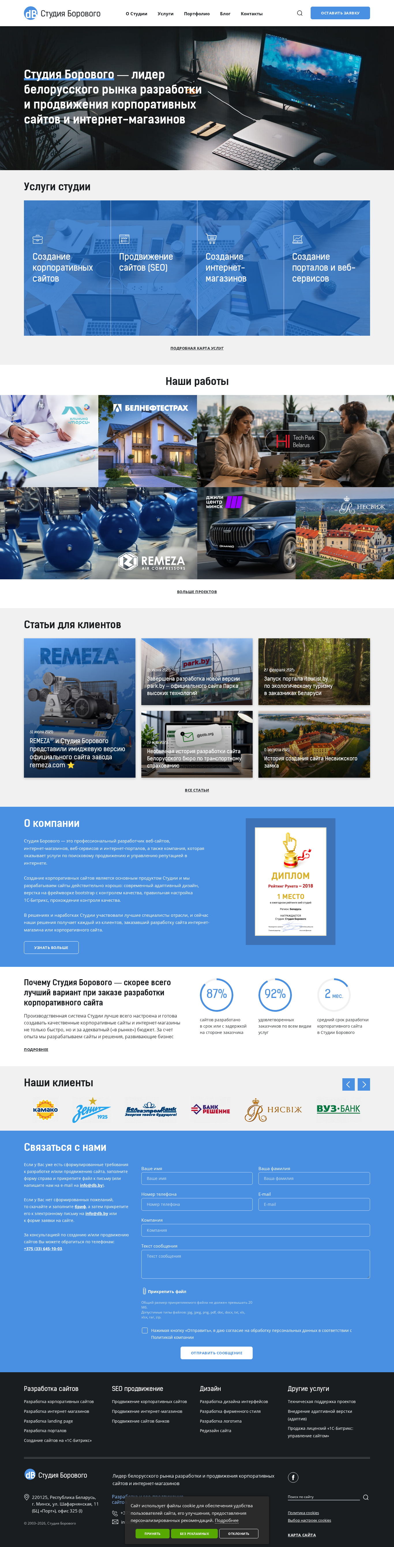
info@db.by (91, 1185)
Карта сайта (302, 1534)
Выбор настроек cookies (309, 1520)
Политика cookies (303, 1512)
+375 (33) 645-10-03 (43, 1248)
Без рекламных (194, 1533)
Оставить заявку (340, 13)
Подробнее (36, 1049)
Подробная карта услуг (197, 348)
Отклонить (238, 1533)
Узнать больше (51, 947)
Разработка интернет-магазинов (56, 1411)
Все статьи (197, 790)
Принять (153, 1533)
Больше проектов (197, 591)
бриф (80, 1206)
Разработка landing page (48, 1421)
